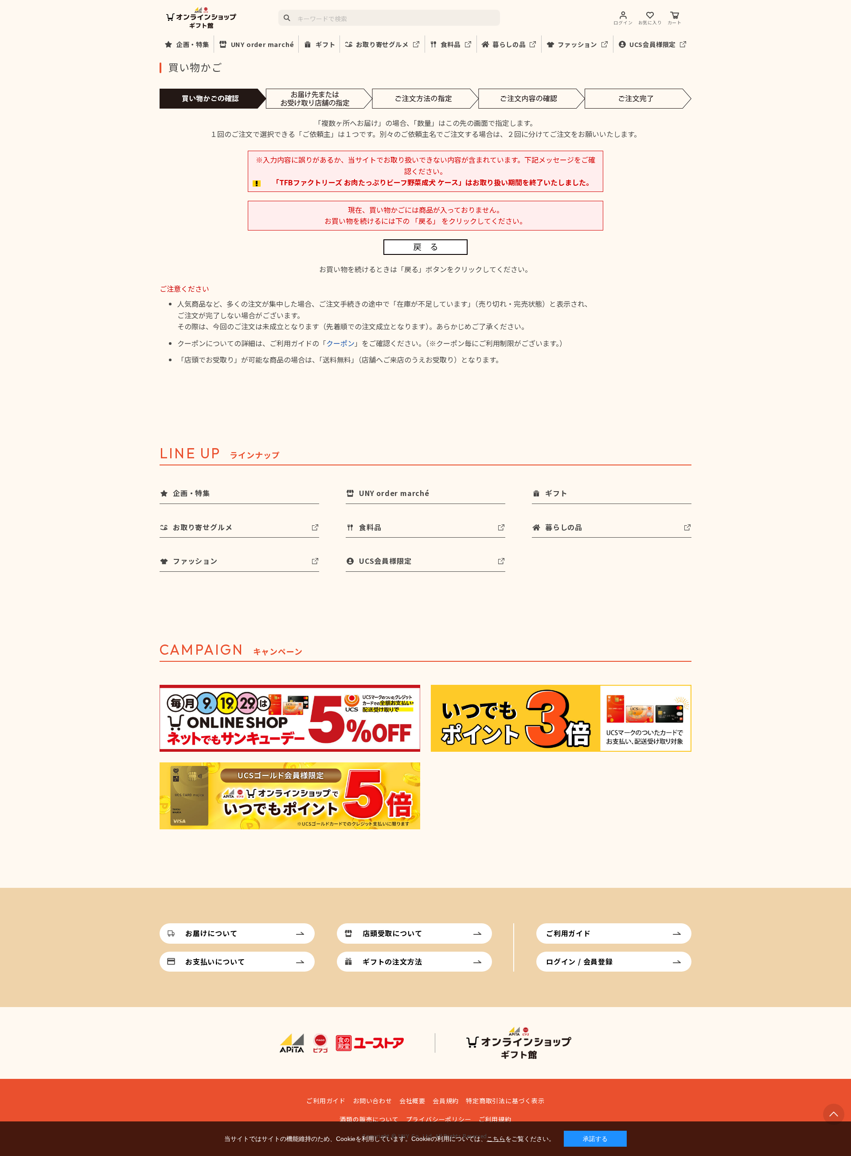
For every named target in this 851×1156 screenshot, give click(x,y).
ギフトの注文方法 (392, 961)
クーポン (340, 343)
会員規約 (446, 1100)
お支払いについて (215, 961)
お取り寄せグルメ (382, 44)
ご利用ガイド (568, 933)
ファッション (577, 44)
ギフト (325, 44)
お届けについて (211, 933)
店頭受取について (392, 933)
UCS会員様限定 (652, 44)
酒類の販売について (369, 1119)
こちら (496, 1138)
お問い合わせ (372, 1100)
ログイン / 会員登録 (579, 961)
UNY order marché (262, 44)
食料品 (450, 44)
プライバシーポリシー (439, 1119)
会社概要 (412, 1100)
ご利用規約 (495, 1119)
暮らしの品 (508, 44)
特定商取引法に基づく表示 (505, 1100)
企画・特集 (192, 44)
